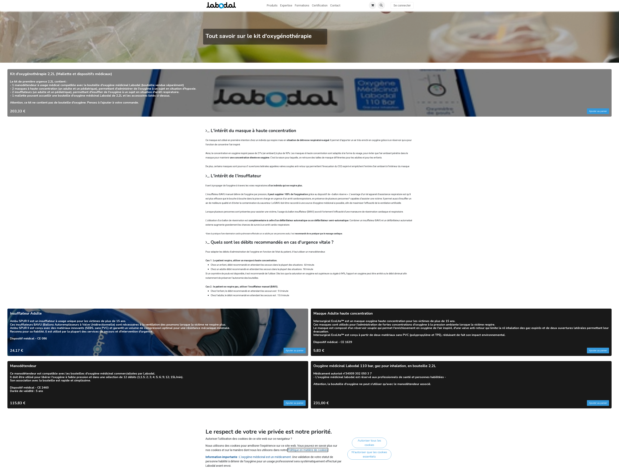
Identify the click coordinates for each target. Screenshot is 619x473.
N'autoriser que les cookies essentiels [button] (369, 454)
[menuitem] (272, 5)
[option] (309, 93)
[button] (381, 5)
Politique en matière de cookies (308, 450)
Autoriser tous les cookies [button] (369, 443)
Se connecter (402, 5)
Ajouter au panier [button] (598, 111)
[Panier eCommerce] (372, 5)
